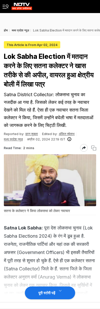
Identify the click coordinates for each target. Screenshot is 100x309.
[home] (22, 5)
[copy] (93, 148)
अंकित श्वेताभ (67, 134)
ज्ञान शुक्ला (31, 134)
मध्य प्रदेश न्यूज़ (13, 139)
